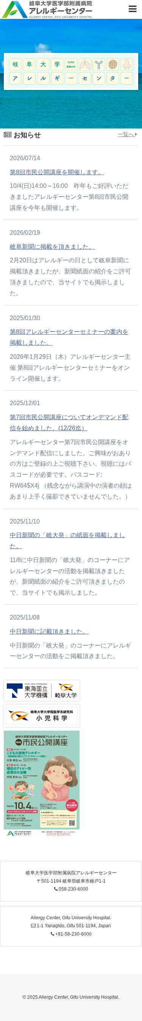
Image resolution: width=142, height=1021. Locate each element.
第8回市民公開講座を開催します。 (57, 172)
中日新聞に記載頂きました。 (49, 631)
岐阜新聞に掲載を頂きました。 (52, 246)
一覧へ (126, 134)
